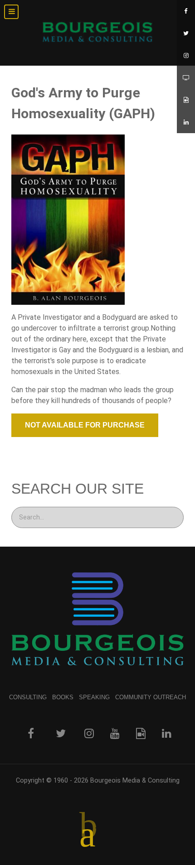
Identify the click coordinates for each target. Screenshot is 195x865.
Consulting (28, 697)
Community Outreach (150, 697)
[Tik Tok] (141, 733)
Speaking (94, 697)
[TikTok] (186, 100)
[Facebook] (186, 11)
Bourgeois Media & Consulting (135, 780)
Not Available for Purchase (85, 425)
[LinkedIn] (186, 122)
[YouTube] (186, 78)
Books (62, 697)
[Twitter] (186, 33)
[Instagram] (186, 55)
